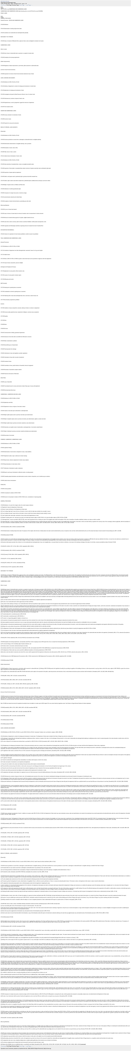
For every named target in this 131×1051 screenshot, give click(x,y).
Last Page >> (29, 5)
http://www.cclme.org (5, 1)
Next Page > (22, 5)
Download (3, 5)
